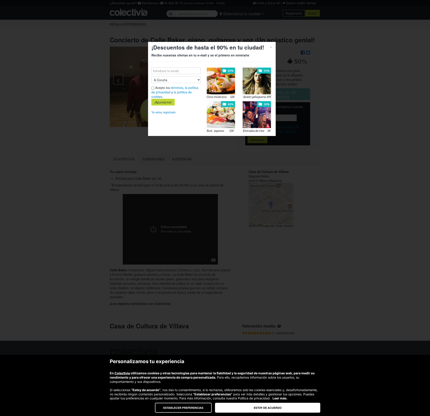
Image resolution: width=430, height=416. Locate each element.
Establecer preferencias (183, 408)
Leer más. (280, 398)
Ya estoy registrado (163, 112)
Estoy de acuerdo (268, 408)
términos (177, 87)
